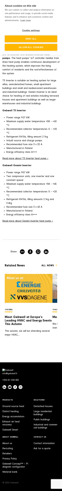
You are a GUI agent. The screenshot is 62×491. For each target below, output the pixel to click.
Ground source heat (13, 406)
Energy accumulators (13, 416)
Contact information (44, 443)
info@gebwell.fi (9, 374)
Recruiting (7, 448)
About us (7, 443)
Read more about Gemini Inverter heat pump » (27, 221)
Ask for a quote (42, 448)
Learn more (25, 20)
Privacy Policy (9, 458)
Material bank (9, 472)
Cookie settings (31, 30)
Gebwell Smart (10, 430)
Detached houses (43, 406)
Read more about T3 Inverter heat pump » (25, 158)
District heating (10, 411)
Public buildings (42, 419)
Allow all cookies (31, 47)
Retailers (7, 453)
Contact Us (40, 437)
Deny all (31, 39)
